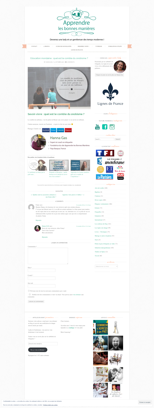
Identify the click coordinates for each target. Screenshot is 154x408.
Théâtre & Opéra (100, 252)
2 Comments (70, 62)
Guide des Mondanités (63, 46)
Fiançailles (98, 212)
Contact (34, 46)
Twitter (53, 130)
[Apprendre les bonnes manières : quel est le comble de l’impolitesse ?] (80, 165)
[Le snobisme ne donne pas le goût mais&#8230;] (37, 165)
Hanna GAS (49, 62)
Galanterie (98, 216)
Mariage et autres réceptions (103, 236)
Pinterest (68, 130)
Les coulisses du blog (101, 224)
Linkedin (60, 130)
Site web (30, 283)
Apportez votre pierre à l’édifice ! (73, 195)
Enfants (97, 208)
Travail (97, 256)
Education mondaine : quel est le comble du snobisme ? (59, 58)
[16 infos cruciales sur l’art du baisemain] (115, 374)
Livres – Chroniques (101, 232)
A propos (46, 46)
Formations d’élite (115, 46)
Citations (57, 185)
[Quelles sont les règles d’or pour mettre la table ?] (100, 390)
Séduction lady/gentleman (102, 248)
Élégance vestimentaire (101, 204)
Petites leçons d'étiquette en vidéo (105, 244)
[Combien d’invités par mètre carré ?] (100, 343)
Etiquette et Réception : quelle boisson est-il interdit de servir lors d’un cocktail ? (58, 174)
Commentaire (32, 246)
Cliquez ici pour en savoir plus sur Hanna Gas (109, 75)
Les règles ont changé (101, 228)
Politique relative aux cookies (50, 405)
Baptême (97, 192)
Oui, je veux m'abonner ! (37, 350)
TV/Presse (98, 46)
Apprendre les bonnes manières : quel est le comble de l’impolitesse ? (80, 174)
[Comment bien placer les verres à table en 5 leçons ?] (100, 374)
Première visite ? (83, 46)
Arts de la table (99, 188)
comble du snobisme (74, 185)
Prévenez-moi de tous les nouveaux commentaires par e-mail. (48, 291)
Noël (96, 240)
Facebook (46, 130)
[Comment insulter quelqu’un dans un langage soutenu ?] (115, 343)
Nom (30, 268)
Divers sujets (98, 200)
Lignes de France (77, 50)
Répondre (38, 220)
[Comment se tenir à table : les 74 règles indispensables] (115, 359)
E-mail (30, 275)
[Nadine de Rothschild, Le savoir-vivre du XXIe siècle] (115, 390)
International (98, 220)
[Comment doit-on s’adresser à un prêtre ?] (100, 327)
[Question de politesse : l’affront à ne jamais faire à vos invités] (100, 359)
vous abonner (77, 295)
